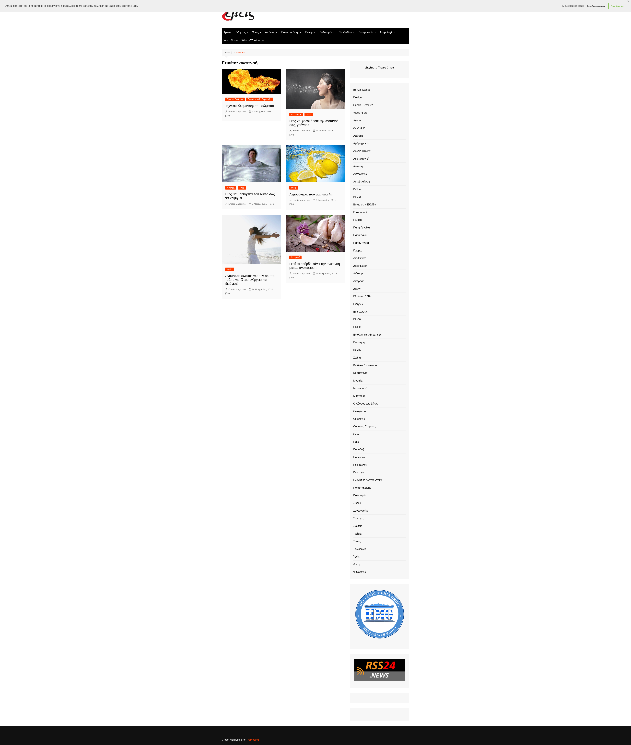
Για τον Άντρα (361, 242)
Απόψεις (270, 32)
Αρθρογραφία (361, 143)
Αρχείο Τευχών (362, 151)
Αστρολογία (386, 32)
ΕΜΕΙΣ (357, 327)
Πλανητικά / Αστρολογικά (367, 480)
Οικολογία (359, 419)
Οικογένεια (359, 411)
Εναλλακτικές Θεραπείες (260, 99)
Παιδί (356, 441)
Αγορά (357, 120)
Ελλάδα (357, 319)
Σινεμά (357, 503)
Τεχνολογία (359, 549)
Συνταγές (358, 518)
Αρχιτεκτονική (361, 158)
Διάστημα (358, 273)
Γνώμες (357, 250)
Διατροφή (295, 257)
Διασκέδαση (360, 265)
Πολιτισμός (325, 32)
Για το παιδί (360, 235)
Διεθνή (357, 288)
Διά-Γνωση (296, 114)
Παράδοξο (359, 449)
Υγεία (308, 114)
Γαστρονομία (366, 32)
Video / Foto (230, 40)
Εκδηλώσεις (360, 311)
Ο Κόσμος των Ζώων (365, 403)
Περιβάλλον (345, 32)
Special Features (235, 99)
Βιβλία (357, 189)
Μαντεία (357, 380)
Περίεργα (358, 472)
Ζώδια (357, 357)
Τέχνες (357, 541)
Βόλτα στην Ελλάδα (364, 204)
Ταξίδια (357, 533)
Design (357, 97)
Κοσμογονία (360, 373)
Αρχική (227, 32)
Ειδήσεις (240, 32)
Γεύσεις (357, 219)
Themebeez (252, 739)
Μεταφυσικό (360, 388)
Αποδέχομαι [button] (617, 6)
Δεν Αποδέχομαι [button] (596, 6)
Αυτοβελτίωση (361, 181)
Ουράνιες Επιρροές (364, 426)
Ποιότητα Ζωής (290, 32)
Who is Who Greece (253, 40)
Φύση (356, 564)
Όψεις (255, 32)
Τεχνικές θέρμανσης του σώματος (250, 106)
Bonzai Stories (361, 89)
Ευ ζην (309, 32)
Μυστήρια (359, 396)
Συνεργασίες (360, 510)
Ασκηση (230, 188)
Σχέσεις (357, 526)
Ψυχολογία (359, 572)
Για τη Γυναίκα (361, 227)
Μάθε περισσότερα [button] (573, 5)
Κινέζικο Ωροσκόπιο (365, 365)
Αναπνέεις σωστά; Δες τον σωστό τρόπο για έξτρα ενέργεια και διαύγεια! (250, 279)
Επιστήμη (359, 342)
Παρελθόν (359, 457)
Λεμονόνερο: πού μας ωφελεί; (311, 194)
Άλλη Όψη (359, 128)
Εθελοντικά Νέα (362, 296)
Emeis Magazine (237, 111)
